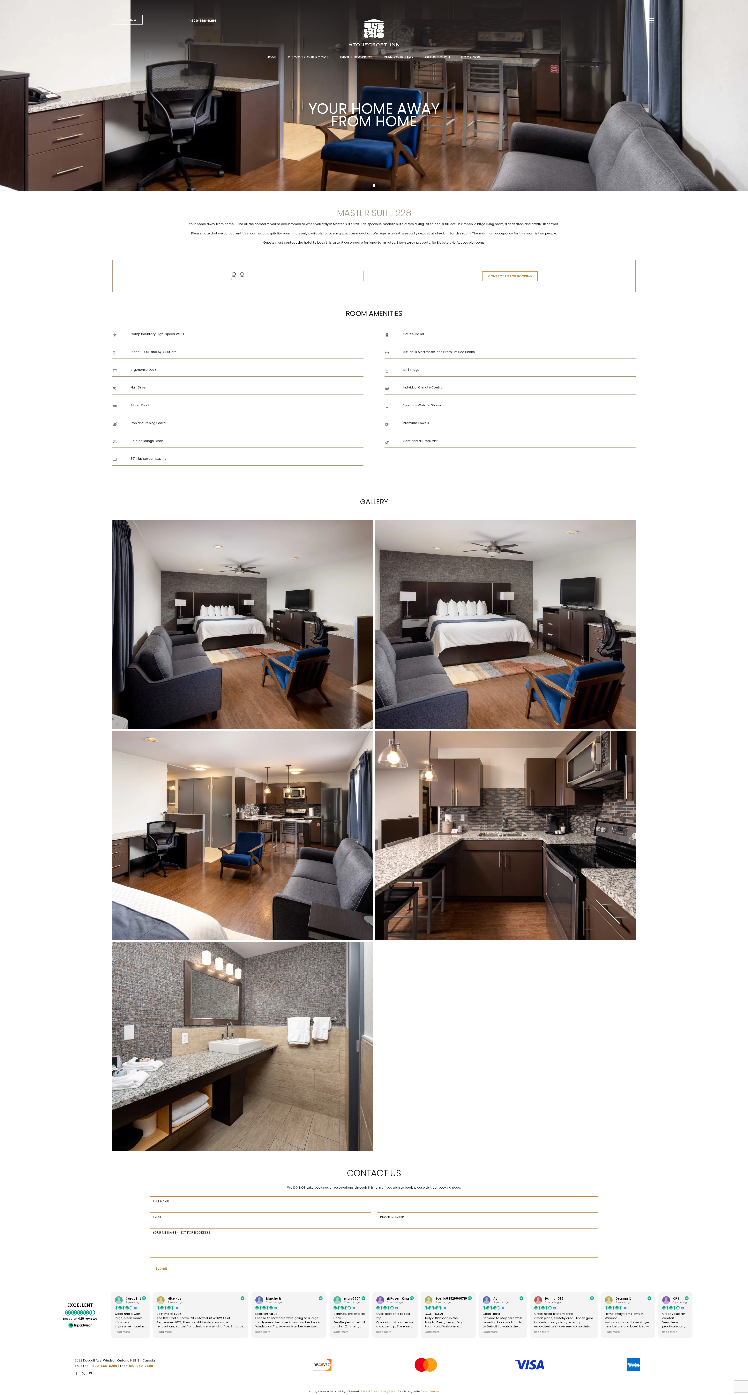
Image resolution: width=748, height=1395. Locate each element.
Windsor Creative (430, 1391)
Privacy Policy (388, 1391)
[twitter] (83, 1373)
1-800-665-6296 (202, 20)
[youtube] (90, 1373)
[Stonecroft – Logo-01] (374, 16)
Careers (375, 1391)
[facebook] (76, 1373)
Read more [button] (122, 1332)
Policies (365, 1391)
